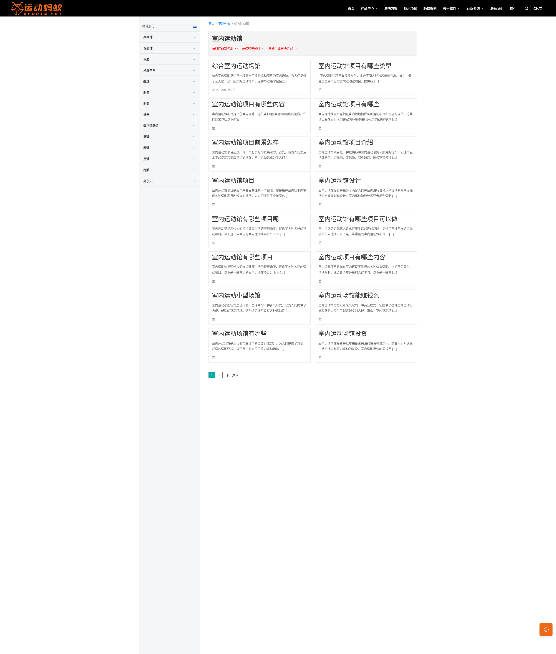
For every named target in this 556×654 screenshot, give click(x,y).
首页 (211, 23)
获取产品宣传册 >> (225, 48)
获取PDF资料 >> (253, 48)
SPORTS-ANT (50, 8)
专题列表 (224, 23)
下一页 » (232, 375)
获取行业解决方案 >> (282, 48)
